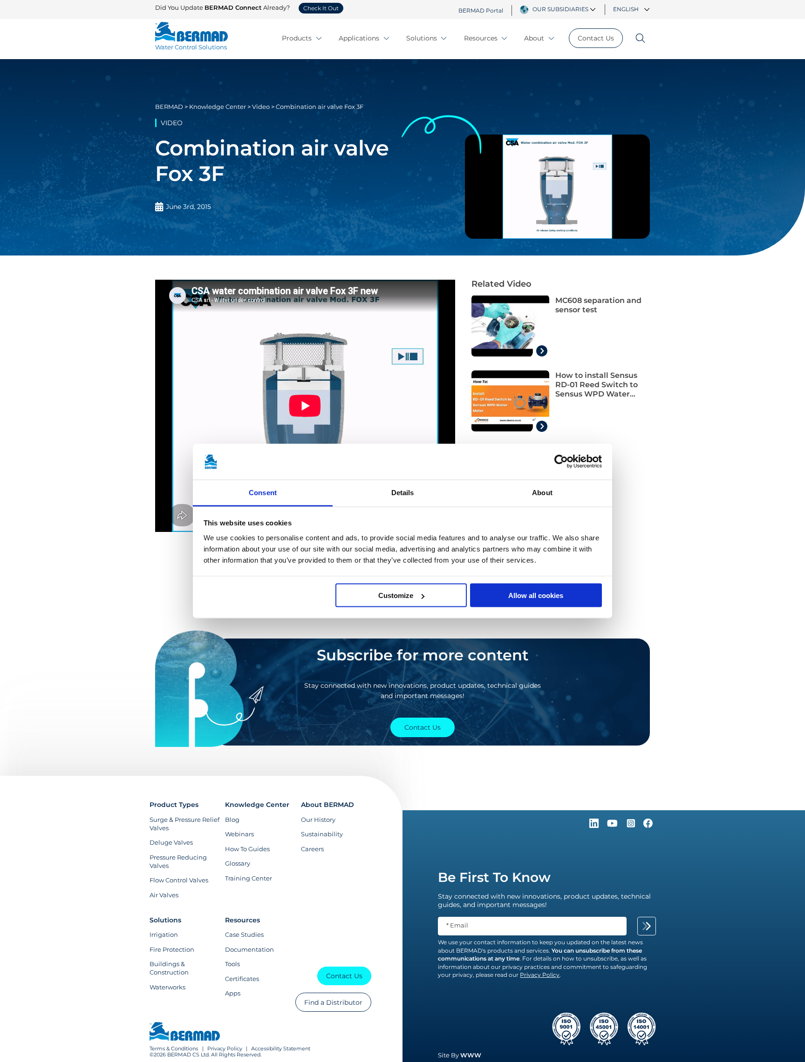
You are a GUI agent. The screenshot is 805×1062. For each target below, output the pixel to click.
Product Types (174, 804)
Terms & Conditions (174, 1049)
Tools (232, 964)
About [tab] (542, 492)
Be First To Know (494, 877)
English (626, 9)
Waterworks (167, 987)
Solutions (421, 38)
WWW (470, 1055)
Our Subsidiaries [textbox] (560, 9)
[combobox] (565, 9)
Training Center (248, 878)
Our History (318, 819)
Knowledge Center (217, 106)
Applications (359, 38)
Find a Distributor (333, 1002)
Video (261, 106)
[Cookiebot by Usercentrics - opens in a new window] (561, 462)
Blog (232, 819)
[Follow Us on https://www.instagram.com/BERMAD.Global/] (632, 825)
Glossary (237, 863)
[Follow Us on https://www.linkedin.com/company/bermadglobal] (594, 825)
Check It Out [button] (321, 8)
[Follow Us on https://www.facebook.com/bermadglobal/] (648, 825)
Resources (481, 38)
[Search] (636, 38)
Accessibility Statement (280, 1049)
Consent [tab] (263, 492)
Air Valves (164, 895)
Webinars (239, 834)
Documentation (249, 949)
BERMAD (169, 106)
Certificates (242, 978)
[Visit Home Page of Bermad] (185, 1032)
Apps (232, 993)
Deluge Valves (171, 842)
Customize (395, 595)
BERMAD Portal (480, 10)
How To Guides (247, 849)
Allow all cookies (535, 595)
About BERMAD (327, 804)
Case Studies (244, 934)
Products (297, 38)
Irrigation (164, 934)
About (534, 38)
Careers (312, 849)
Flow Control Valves (179, 880)
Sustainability (322, 834)
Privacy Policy (224, 1049)
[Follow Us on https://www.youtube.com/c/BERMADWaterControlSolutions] (613, 825)
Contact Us (596, 38)
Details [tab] (402, 492)
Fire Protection (172, 949)
